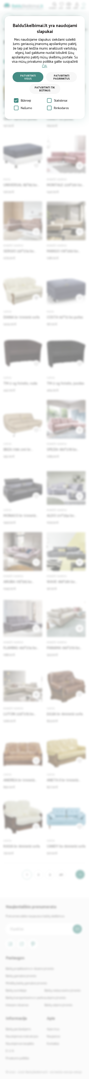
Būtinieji (26, 100)
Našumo (26, 108)
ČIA (44, 66)
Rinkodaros (61, 108)
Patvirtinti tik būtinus (45, 89)
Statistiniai (60, 100)
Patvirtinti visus (28, 77)
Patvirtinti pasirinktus (61, 77)
